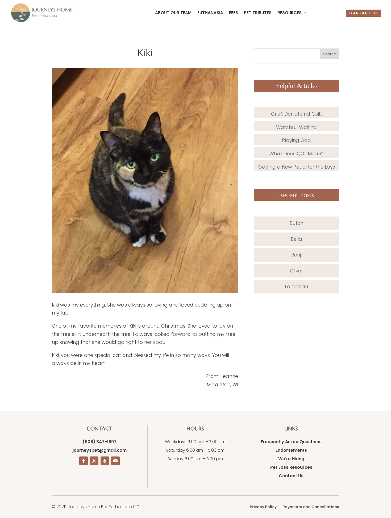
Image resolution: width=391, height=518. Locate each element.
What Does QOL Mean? (296, 153)
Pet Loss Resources (291, 467)
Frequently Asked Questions (291, 442)
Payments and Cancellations (310, 507)
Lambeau (296, 286)
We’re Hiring (291, 459)
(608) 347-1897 (99, 442)
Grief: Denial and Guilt (296, 114)
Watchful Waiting (296, 127)
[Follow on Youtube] (115, 460)
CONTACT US (363, 13)
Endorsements (291, 450)
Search (329, 54)
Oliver (296, 270)
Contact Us (291, 476)
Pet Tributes (258, 13)
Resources (289, 13)
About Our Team (173, 13)
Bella (296, 239)
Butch (296, 223)
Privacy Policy (263, 507)
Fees (233, 13)
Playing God (296, 140)
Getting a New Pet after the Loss (296, 167)
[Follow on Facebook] (83, 460)
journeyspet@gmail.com (100, 450)
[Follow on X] (94, 460)
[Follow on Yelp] (105, 460)
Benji (296, 254)
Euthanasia (210, 13)
